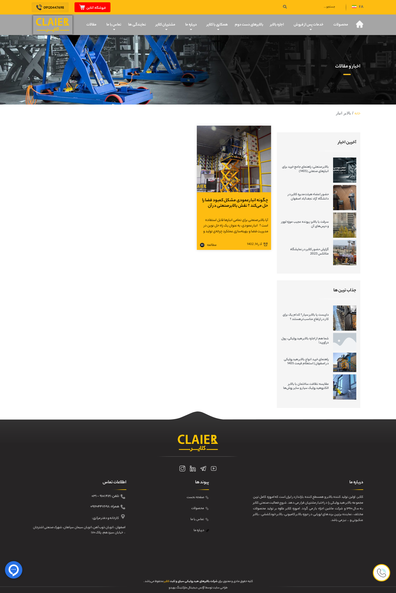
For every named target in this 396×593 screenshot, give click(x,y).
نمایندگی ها (137, 25)
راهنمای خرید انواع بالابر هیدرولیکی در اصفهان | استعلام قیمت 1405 (306, 361)
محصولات (340, 25)
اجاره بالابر (277, 25)
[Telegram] (203, 468)
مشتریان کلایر (165, 25)
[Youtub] (213, 468)
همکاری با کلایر (217, 25)
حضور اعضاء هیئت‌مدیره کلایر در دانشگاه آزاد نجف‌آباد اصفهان (308, 196)
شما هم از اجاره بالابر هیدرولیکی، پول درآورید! (305, 340)
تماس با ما (113, 25)
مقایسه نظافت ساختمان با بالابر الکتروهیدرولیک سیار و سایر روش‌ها (306, 386)
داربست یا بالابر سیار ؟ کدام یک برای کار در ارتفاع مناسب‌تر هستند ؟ (306, 317)
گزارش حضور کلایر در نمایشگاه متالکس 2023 (309, 251)
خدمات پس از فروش (309, 25)
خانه (357, 114)
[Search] (284, 7)
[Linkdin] (193, 468)
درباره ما (191, 25)
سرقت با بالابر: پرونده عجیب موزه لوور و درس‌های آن (305, 224)
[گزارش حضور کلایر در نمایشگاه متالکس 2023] (344, 252)
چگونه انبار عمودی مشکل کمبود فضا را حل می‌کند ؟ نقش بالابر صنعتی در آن (235, 203)
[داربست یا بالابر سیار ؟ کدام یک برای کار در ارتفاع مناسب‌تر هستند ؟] (344, 318)
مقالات (91, 25)
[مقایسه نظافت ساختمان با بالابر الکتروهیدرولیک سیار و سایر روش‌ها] (344, 387)
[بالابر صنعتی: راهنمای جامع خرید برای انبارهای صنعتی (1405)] (344, 170)
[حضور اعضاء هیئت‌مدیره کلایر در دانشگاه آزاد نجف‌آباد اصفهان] (344, 197)
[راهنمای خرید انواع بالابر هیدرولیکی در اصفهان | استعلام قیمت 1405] (344, 362)
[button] (357, 7)
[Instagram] (182, 468)
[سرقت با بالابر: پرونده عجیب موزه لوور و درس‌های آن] (344, 225)
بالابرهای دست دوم (249, 25)
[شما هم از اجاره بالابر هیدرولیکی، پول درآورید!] (344, 341)
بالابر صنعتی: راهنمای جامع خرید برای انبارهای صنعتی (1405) (305, 169)
